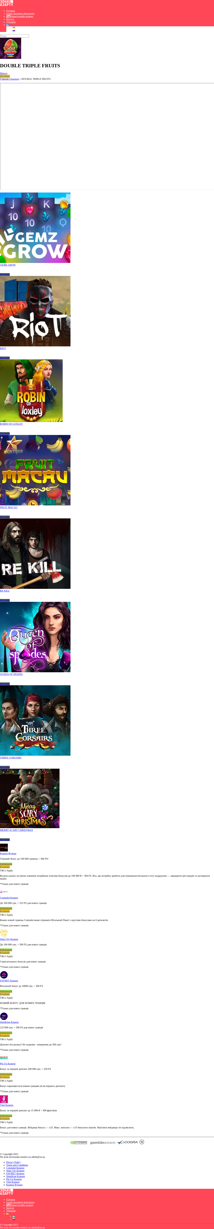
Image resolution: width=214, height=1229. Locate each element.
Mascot (3, 73)
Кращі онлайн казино (21, 16)
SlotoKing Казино (9, 1022)
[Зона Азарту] (6, 5)
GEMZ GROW (8, 265)
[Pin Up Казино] (4, 1060)
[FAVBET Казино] (4, 978)
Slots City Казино (9, 939)
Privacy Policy (13, 1162)
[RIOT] (35, 345)
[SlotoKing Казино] (4, 1019)
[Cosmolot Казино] (4, 895)
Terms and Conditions (17, 1165)
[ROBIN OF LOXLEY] (31, 421)
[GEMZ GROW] (35, 262)
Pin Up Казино (8, 1063)
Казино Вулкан (8, 853)
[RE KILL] (35, 588)
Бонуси (10, 19)
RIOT (3, 348)
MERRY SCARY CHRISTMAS (16, 830)
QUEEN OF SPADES (11, 674)
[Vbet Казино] (4, 1102)
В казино (5, 867)
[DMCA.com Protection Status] (78, 1143)
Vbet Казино (6, 1105)
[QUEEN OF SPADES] (35, 671)
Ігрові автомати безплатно (20, 13)
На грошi (5, 76)
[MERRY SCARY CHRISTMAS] (30, 827)
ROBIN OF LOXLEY (11, 424)
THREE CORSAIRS (10, 757)
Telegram (11, 22)
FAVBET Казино (9, 980)
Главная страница (9, 79)
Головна (10, 10)
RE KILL (5, 590)
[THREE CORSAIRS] (35, 754)
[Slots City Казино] (4, 936)
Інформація (6, 864)
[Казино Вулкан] (4, 850)
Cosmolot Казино (9, 897)
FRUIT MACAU (9, 507)
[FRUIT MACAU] (35, 504)
